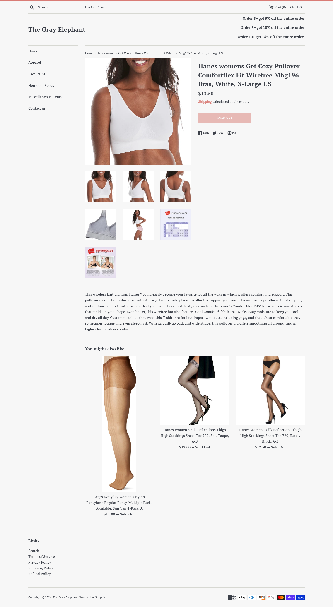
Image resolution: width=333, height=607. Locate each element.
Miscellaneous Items (45, 96)
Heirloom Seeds (41, 85)
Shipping (205, 101)
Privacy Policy (39, 562)
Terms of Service (41, 556)
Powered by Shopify (92, 597)
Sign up (103, 7)
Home (33, 50)
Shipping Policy (41, 568)
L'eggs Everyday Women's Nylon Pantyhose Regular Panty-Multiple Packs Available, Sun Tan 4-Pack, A (119, 502)
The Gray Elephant (56, 29)
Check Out (297, 7)
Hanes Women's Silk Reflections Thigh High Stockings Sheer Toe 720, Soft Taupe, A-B (195, 435)
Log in (89, 7)
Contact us (37, 108)
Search (33, 550)
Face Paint (36, 73)
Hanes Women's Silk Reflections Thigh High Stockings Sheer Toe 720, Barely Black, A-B (270, 435)
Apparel (34, 62)
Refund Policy (39, 573)
